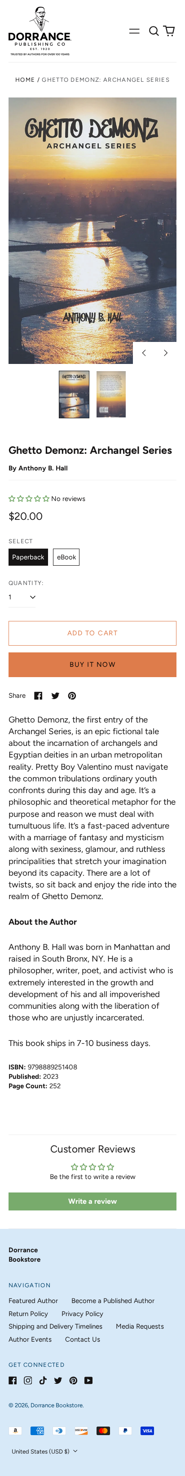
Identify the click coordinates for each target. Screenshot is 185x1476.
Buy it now (92, 664)
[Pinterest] (73, 1380)
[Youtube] (88, 1380)
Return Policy (28, 1314)
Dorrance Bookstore (57, 1405)
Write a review (92, 1201)
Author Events (30, 1339)
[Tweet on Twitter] (55, 695)
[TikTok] (43, 1380)
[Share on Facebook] (38, 695)
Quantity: (26, 583)
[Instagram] (28, 1380)
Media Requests (140, 1326)
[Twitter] (58, 1380)
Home (25, 79)
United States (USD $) (41, 1451)
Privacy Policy (82, 1314)
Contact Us (82, 1339)
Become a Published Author (112, 1301)
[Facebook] (13, 1380)
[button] (154, 31)
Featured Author (33, 1301)
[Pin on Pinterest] (72, 695)
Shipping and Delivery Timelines (55, 1326)
